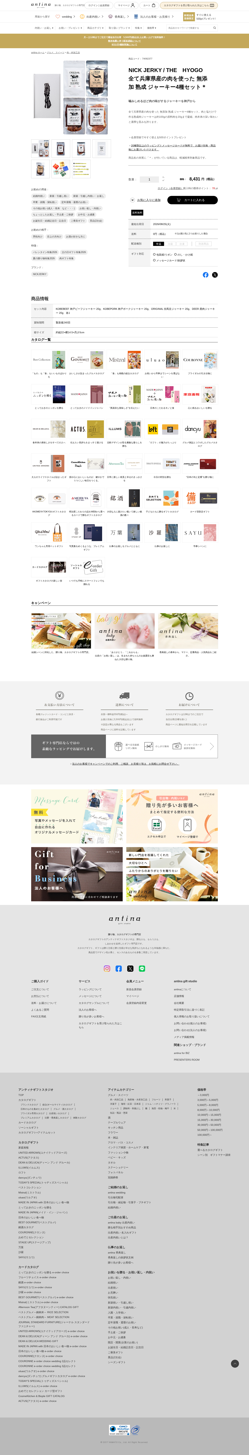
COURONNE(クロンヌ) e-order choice (40, 1356)
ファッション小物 (118, 1152)
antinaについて (182, 989)
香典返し (120, 16)
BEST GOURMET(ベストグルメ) (37, 1222)
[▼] (163, 181)
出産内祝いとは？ (118, 1237)
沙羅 (21, 1252)
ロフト (22, 1172)
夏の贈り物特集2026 (44, 258)
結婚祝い (113, 1282)
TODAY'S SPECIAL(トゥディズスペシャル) (43, 1182)
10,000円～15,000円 (209, 1114)
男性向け (37, 236)
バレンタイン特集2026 (45, 252)
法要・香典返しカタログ (57, 1117)
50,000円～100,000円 (210, 1129)
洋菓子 (113, 1104)
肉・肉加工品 (73, 52)
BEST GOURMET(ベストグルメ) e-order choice (45, 1297)
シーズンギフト (117, 1362)
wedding (67, 16)
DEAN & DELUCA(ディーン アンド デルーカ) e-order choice (52, 1336)
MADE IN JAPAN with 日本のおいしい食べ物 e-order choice (52, 1346)
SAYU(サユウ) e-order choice (35, 1287)
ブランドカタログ (29, 1104)
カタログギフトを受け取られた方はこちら (186, 5)
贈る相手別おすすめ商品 (122, 1227)
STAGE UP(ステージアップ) (34, 1242)
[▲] (163, 178)
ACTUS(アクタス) (28, 1157)
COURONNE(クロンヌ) (31, 1232)
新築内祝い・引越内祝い (122, 1307)
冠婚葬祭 (113, 1177)
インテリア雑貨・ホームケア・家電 (128, 1147)
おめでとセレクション (31, 1237)
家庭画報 (23, 1147)
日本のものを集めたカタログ (35, 1109)
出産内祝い (93, 16)
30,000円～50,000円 (209, 1124)
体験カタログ (79, 1117)
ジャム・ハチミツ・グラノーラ (160, 1104)
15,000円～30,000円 (209, 1119)
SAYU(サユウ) (26, 1257)
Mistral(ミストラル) (29, 1192)
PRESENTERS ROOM (187, 1059)
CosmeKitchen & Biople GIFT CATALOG (41, 1396)
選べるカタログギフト (210, 1150)
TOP (21, 1095)
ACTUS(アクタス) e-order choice (37, 1401)
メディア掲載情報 (184, 1037)
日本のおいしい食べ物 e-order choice (39, 1351)
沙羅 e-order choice (29, 1292)
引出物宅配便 (115, 1197)
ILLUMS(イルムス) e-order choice (37, 1386)
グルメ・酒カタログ (63, 1109)
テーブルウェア (117, 1122)
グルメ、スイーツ (55, 52)
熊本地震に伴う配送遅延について (124, 41)
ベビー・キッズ (117, 1157)
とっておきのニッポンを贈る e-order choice (43, 1272)
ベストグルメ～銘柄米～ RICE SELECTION (43, 1312)
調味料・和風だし (132, 1108)
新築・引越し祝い (59, 196)
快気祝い (113, 1297)
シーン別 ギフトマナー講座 (214, 1154)
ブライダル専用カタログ (33, 1113)
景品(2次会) (96, 220)
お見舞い (113, 1292)
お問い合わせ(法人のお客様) (190, 1030)
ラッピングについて (90, 989)
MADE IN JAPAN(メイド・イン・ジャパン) (42, 1212)
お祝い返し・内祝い (90, 208)
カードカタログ (27, 1122)
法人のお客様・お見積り (155, 16)
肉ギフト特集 (66, 258)
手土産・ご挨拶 (117, 1332)
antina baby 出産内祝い (121, 1222)
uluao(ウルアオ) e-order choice (36, 1371)
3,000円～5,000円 (207, 1099)
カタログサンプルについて (94, 1003)
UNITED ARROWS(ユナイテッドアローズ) (42, 1152)
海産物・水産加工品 (137, 1099)
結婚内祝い (39, 196)
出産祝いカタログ (58, 1113)
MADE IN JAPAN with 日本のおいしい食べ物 (43, 1202)
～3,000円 (203, 1095)
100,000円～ (204, 1134)
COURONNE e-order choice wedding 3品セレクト (47, 1366)
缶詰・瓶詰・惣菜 (119, 1113)
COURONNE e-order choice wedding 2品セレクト (47, 1361)
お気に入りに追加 (149, 200)
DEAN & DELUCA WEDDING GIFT (38, 1341)
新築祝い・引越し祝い (120, 1302)
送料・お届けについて (44, 1003)
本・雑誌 (113, 1137)
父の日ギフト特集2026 (74, 252)
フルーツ (156, 1099)
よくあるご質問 (40, 1009)
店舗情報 (179, 996)
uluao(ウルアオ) (27, 1197)
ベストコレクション (29, 1187)
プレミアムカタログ (30, 1117)
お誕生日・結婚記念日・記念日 (49, 220)
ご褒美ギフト (78, 220)
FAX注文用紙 (38, 1016)
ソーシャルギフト (28, 1127)
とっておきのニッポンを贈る (35, 1207)
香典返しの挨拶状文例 (120, 1257)
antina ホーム (37, 52)
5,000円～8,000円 (207, 1105)
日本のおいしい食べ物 (31, 1217)
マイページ (124, 5)
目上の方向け (54, 236)
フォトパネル (115, 1172)
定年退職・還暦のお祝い (74, 202)
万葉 (21, 1247)
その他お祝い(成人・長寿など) (125, 1327)
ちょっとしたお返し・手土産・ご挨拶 (53, 214)
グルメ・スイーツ (118, 1095)
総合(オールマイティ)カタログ (57, 1104)
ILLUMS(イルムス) (29, 1167)
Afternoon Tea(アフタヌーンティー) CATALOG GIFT (48, 1307)
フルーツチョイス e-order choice (37, 1277)
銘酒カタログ (26, 1227)
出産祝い (113, 1287)
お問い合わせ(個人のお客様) (190, 1023)
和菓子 (168, 1099)
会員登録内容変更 (136, 1003)
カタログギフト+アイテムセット (37, 1132)
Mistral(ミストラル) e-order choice (38, 1302)
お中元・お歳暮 (86, 214)
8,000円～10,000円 (208, 1109)
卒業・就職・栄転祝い (45, 202)
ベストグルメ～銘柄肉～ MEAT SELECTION (43, 1317)
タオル (112, 1162)
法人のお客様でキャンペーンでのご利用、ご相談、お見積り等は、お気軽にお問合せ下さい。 (125, 763)
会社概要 (179, 1003)
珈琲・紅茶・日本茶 (131, 1104)
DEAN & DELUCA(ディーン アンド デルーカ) (44, 1162)
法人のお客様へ (88, 1009)
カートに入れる (194, 200)
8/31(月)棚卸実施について (124, 44)
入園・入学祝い (117, 1312)
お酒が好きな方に (75, 236)
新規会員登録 (134, 989)
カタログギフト (27, 1099)
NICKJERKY (39, 274)
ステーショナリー (118, 1167)
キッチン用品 (115, 1127)
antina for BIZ (182, 1053)
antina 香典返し (117, 1252)
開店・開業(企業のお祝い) (123, 1342)
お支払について (40, 996)
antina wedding (116, 1192)
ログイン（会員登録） (170, 188)
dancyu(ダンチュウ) (29, 1177)
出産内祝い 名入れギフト (122, 1232)
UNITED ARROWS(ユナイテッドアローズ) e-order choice (51, 1331)
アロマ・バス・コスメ (120, 1142)
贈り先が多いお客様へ (91, 1016)
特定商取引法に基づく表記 (189, 1009)
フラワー (113, 1132)
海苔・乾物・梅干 (160, 1108)
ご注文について (40, 989)
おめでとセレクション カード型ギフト (40, 1391)
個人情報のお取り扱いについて (192, 1016)
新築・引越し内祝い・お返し (88, 196)
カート (146, 5)
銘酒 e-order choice (29, 1282)
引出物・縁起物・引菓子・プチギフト (129, 1202)
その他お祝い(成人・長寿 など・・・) (54, 208)
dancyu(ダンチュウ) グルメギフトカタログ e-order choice (51, 1376)
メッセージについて (90, 996)
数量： (133, 179)
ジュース (114, 1108)
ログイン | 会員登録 (98, 5)
